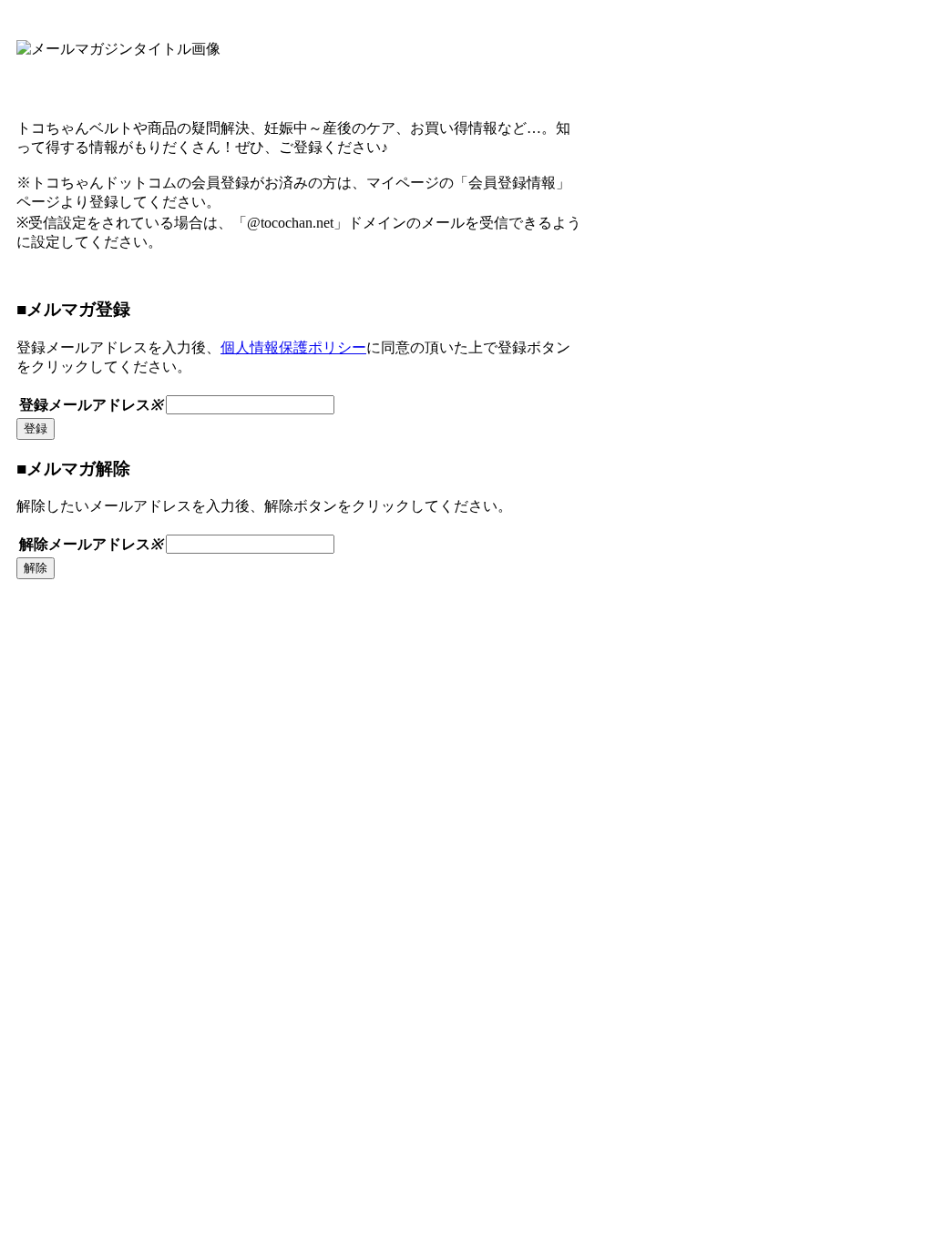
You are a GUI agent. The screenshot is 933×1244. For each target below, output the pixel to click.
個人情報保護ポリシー (293, 347)
